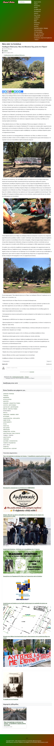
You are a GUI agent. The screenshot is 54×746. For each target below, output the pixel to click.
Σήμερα (36, 3)
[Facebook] (3, 91)
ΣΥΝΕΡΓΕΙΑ (6, 446)
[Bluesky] (20, 91)
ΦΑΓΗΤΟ (5, 412)
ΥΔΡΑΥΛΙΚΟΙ (6, 439)
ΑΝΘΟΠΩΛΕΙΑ (6, 429)
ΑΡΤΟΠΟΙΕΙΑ (6, 416)
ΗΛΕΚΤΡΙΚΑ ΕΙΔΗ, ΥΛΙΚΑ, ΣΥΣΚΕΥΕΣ (11, 433)
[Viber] (10, 91)
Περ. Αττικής (37, 15)
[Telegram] (17, 91)
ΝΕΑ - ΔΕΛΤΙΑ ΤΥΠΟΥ (39, 34)
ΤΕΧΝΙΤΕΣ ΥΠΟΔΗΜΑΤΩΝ (9, 443)
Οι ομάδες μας (37, 9)
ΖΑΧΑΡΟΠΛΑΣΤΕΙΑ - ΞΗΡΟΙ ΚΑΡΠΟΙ (11, 418)
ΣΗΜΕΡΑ (6, 50)
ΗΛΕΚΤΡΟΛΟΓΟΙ (7, 437)
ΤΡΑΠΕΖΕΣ (5, 395)
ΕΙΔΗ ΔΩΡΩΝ (6, 427)
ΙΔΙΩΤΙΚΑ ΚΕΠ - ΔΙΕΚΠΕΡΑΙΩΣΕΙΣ (10, 407)
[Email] (8, 91)
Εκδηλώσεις (37, 22)
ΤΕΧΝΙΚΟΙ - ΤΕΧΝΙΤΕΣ (8, 435)
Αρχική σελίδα (37, 2)
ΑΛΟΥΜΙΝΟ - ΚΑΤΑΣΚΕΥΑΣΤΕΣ (10, 441)
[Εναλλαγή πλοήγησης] (27, 738)
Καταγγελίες (37, 5)
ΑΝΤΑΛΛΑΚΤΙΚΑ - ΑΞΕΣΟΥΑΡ (10, 448)
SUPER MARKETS (7, 422)
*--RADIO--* (36, 39)
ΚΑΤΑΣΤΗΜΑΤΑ (7, 410)
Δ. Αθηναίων (37, 17)
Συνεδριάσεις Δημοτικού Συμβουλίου (43, 37)
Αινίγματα (36, 24)
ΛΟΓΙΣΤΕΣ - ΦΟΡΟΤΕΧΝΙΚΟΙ (9, 405)
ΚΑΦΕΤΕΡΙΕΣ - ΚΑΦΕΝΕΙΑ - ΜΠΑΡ (11, 414)
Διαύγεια (36, 19)
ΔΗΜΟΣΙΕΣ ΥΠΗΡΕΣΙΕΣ (8, 393)
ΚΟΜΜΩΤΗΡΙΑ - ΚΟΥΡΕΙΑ (9, 431)
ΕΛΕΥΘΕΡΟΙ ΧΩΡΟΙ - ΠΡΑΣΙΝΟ (41, 28)
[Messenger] (15, 91)
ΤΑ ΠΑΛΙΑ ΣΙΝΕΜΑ (38, 32)
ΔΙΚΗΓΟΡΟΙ (5, 401)
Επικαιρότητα (37, 11)
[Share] (22, 91)
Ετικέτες (36, 26)
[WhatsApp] (13, 91)
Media (35, 20)
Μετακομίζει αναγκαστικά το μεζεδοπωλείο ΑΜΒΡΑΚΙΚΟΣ (19, 488)
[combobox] (24, 2)
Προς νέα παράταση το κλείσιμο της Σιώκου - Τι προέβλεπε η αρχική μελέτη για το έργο (26, 456)
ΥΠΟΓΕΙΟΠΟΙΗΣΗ (38, 30)
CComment (32, 371)
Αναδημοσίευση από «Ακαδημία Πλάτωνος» (14, 55)
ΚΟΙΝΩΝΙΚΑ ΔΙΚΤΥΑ (38, 36)
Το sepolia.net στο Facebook (10, 699)
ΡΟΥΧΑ (5, 424)
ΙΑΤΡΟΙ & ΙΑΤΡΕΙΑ (7, 399)
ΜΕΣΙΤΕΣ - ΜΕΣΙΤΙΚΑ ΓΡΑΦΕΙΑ (10, 409)
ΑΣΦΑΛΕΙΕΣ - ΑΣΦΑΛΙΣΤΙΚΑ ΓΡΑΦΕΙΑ (11, 403)
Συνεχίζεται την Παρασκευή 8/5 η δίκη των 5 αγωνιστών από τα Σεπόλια (22, 576)
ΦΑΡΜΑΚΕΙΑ (6, 397)
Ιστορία (36, 7)
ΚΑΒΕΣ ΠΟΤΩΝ (6, 420)
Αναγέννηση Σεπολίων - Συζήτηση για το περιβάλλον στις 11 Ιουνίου (21, 549)
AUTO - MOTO (6, 444)
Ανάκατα (36, 13)
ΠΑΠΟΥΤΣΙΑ (6, 426)
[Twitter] (5, 91)
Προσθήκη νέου (49, 364)
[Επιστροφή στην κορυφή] (51, 743)
